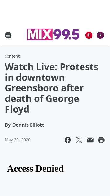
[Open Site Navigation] (8, 35)
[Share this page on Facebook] (68, 140)
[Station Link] (53, 35)
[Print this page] (101, 140)
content (12, 56)
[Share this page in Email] (90, 140)
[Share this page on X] (79, 140)
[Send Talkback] (88, 35)
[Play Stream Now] (100, 35)
